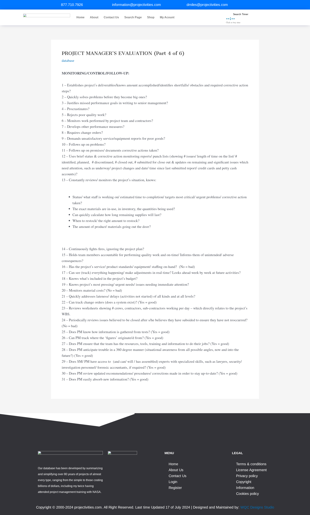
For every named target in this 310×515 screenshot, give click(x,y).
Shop (150, 17)
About (94, 17)
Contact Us (111, 17)
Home (80, 17)
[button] (168, 17)
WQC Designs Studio (257, 507)
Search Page (133, 17)
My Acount (167, 17)
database (68, 60)
